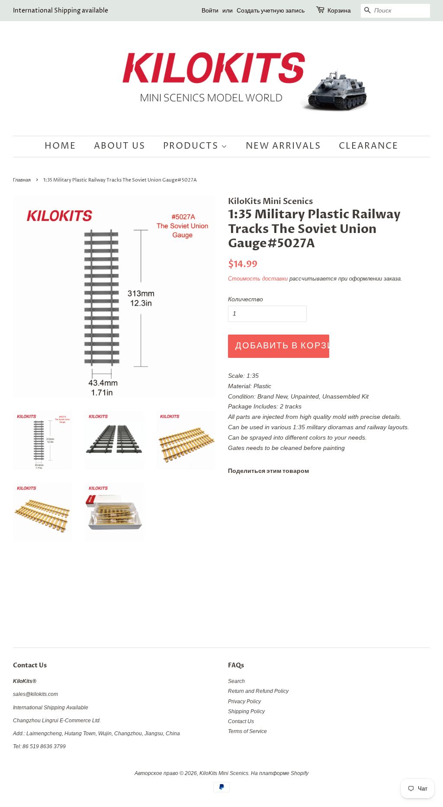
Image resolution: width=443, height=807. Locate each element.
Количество (245, 299)
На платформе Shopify (279, 773)
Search (236, 681)
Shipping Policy (246, 711)
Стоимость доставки (258, 278)
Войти (210, 10)
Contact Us (241, 721)
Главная (22, 180)
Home (60, 146)
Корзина (339, 10)
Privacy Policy (244, 702)
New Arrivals (283, 146)
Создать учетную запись (271, 10)
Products (192, 146)
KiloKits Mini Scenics (223, 773)
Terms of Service (247, 731)
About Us (119, 146)
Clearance (368, 146)
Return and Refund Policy (258, 691)
